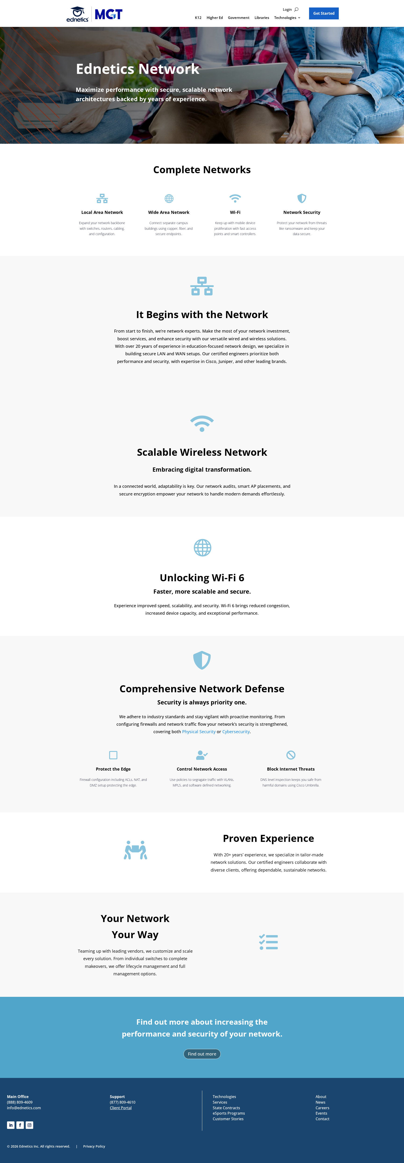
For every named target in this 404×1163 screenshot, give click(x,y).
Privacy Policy (94, 1146)
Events (321, 1113)
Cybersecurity (236, 731)
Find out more (202, 1054)
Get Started (324, 13)
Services (220, 1102)
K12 (198, 18)
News (320, 1102)
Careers (322, 1107)
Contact (322, 1118)
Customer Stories (228, 1118)
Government (238, 18)
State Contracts (226, 1107)
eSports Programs (229, 1113)
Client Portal (121, 1107)
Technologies (285, 18)
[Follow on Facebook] (20, 1125)
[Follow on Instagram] (29, 1125)
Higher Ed (215, 18)
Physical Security (199, 731)
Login (287, 10)
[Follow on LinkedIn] (10, 1125)
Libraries (262, 18)
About (321, 1096)
